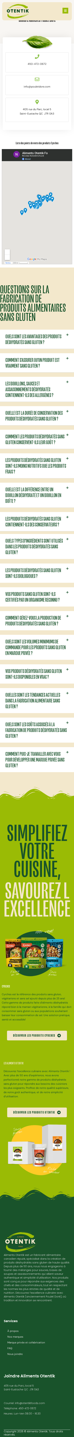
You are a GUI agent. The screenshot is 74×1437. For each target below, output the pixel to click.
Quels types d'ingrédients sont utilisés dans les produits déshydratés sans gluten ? (34, 546)
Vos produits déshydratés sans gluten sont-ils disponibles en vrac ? (33, 674)
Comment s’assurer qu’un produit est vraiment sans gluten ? (32, 363)
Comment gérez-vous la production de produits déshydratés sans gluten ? (33, 621)
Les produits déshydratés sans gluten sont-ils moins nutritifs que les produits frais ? (35, 466)
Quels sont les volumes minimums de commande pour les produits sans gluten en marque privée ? (35, 647)
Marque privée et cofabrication (26, 1342)
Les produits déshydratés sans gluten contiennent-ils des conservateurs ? (33, 521)
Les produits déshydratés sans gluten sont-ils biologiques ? (33, 573)
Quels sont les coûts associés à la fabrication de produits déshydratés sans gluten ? (36, 730)
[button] (37, 339)
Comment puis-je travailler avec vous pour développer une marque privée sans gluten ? (34, 759)
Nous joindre (15, 1354)
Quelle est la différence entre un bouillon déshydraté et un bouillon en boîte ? (33, 495)
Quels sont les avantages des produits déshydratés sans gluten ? (33, 339)
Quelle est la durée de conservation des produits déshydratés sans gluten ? (34, 416)
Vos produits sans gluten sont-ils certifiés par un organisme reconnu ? (32, 597)
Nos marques (15, 1337)
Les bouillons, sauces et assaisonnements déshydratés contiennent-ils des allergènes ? (29, 389)
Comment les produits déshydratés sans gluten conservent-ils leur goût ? (34, 439)
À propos (12, 1331)
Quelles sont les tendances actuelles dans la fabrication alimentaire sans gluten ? (32, 700)
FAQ (9, 1348)
